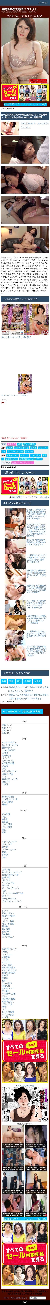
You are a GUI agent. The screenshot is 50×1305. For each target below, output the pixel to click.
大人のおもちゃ (9, 970)
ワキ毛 (5, 784)
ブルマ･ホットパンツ (12, 901)
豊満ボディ (7, 747)
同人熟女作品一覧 (26, 1085)
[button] (25, 51)
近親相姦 (6, 957)
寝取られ (6, 986)
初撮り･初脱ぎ (8, 916)
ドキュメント (8, 913)
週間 (11, 681)
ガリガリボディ (9, 771)
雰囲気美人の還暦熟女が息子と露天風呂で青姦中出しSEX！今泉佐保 (36, 573)
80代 (4, 733)
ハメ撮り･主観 (8, 994)
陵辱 (4, 1007)
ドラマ (39, 459)
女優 (3, 444)
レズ (4, 1009)
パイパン (6, 758)
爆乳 (4, 829)
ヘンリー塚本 (8, 921)
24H (4, 681)
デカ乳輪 (6, 814)
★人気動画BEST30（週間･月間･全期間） (22, 711)
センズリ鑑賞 (8, 1012)
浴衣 (4, 890)
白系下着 (6, 869)
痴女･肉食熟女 (8, 967)
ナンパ (5, 918)
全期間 (28, 681)
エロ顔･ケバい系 (10, 799)
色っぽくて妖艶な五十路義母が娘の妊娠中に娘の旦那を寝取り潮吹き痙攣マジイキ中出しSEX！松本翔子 (36, 514)
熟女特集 (6, 934)
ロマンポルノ (8, 937)
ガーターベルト (9, 898)
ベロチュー (7, 954)
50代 (24, 123)
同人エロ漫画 (8, 924)
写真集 (5, 926)
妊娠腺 (34, 448)
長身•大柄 (6, 755)
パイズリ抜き (8, 1015)
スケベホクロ (8, 761)
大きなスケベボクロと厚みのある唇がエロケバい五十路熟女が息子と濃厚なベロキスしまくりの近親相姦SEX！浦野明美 (36, 530)
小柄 (4, 768)
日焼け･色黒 (7, 774)
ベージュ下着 (8, 883)
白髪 (4, 857)
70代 (4, 730)
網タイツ (6, 896)
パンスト (6, 880)
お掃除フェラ (12, 455)
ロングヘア (7, 844)
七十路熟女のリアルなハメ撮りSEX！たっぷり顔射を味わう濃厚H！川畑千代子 (36, 558)
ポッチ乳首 (7, 824)
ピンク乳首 (7, 827)
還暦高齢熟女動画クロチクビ (19, 9)
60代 (4, 728)
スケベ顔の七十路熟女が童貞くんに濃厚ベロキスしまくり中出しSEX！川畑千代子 (36, 604)
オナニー (24, 455)
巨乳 (4, 816)
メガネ (5, 776)
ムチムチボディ (21, 448)
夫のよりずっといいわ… (22, 463)
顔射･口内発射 (8, 972)
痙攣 (4, 980)
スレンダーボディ (10, 745)
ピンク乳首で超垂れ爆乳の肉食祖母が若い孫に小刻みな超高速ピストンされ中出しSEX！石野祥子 (36, 651)
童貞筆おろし (11, 459)
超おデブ (6, 782)
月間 (19, 681)
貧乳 (4, 832)
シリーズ (5, 462)
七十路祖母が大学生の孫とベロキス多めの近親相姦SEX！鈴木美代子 (36, 634)
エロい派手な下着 (15, 452)
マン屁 (5, 1017)
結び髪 (5, 847)
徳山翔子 (31, 123)
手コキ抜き (7, 983)
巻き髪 (5, 855)
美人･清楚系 (29, 444)
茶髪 (4, 852)
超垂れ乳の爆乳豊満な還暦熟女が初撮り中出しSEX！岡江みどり (36, 542)
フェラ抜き (35, 455)
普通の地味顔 (8, 796)
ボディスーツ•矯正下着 (12, 893)
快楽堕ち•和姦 (8, 999)
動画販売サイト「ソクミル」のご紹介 (25, 104)
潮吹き (5, 978)
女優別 (37, 681)
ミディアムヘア (9, 841)
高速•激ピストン (26, 459)
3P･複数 (6, 991)
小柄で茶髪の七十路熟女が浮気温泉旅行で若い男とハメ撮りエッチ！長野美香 (36, 619)
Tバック (5, 885)
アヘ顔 (5, 959)
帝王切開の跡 (8, 763)
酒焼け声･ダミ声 (10, 779)
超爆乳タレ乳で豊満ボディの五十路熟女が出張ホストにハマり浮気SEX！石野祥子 (36, 589)
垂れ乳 (10, 448)
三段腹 (5, 753)
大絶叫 (5, 975)
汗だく (5, 996)
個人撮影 (6, 929)
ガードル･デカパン (11, 888)
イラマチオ (7, 1004)
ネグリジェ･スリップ (12, 872)
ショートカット (9, 849)
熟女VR (5, 931)
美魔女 (5, 804)
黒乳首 (5, 822)
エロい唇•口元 (8, 750)
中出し (5, 951)
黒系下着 (29, 452)
